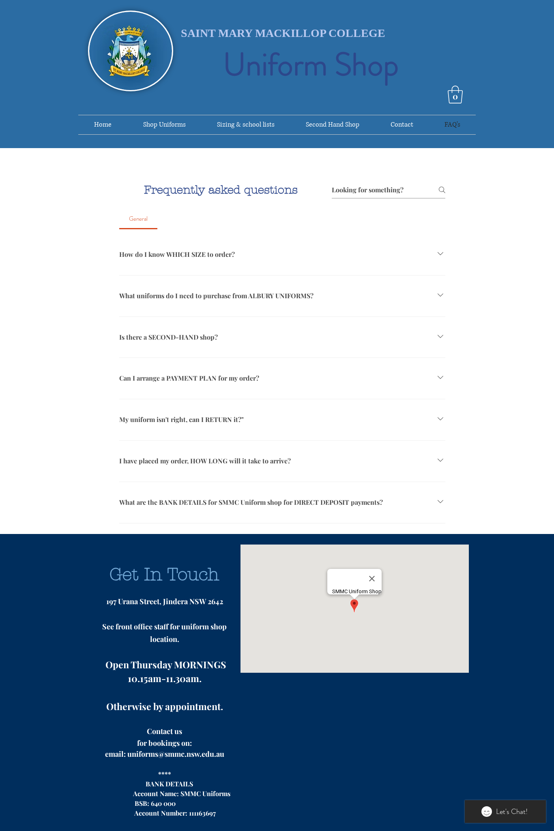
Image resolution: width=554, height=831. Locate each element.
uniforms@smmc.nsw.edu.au (175, 754)
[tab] (138, 218)
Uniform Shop (311, 64)
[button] (455, 94)
